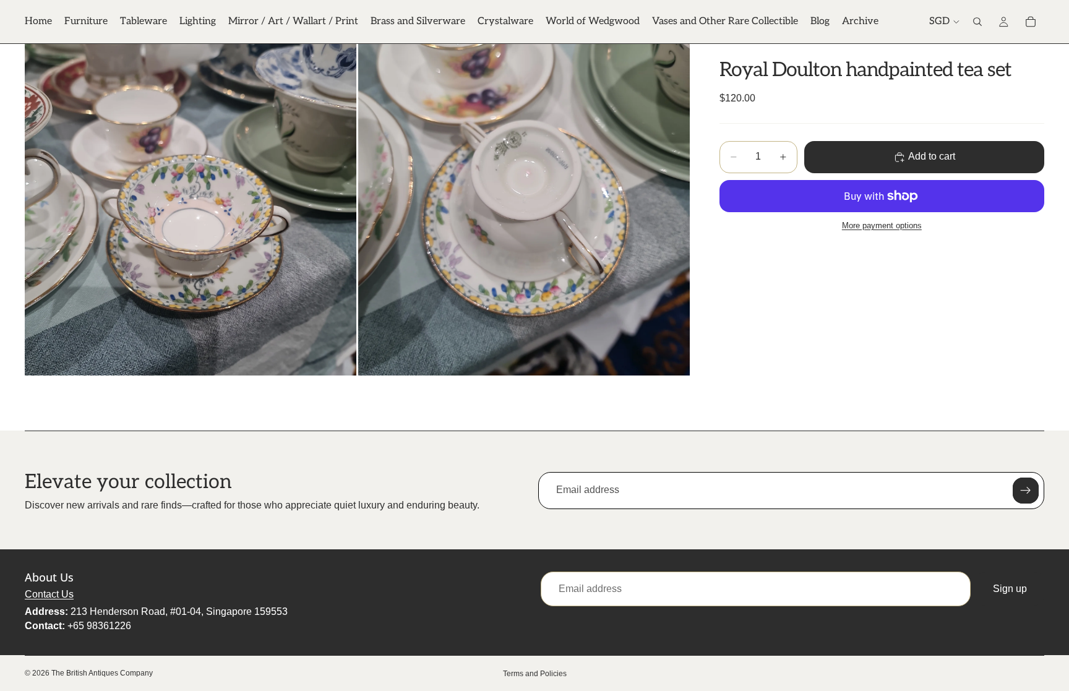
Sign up (1010, 588)
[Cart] (1030, 21)
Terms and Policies (535, 673)
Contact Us (49, 594)
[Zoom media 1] (190, 210)
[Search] (977, 21)
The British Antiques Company (102, 673)
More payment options (882, 225)
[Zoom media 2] (524, 210)
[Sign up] (1026, 491)
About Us (49, 577)
